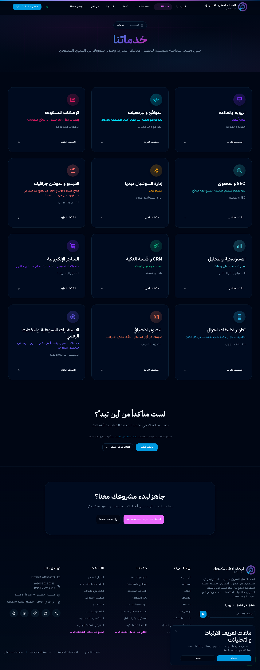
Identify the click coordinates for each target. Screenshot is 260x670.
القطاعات (144, 7)
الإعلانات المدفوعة (137, 591)
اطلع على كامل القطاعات (88, 632)
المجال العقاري (96, 577)
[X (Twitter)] (56, 613)
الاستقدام (98, 605)
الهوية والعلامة (139, 577)
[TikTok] (35, 613)
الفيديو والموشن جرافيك (134, 612)
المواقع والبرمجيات (137, 584)
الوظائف (186, 598)
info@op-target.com (43, 577)
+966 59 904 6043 (44, 588)
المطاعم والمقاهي (94, 591)
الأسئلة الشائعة (182, 618)
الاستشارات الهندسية (92, 618)
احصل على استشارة (27, 7)
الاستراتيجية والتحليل (135, 618)
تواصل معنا (77, 7)
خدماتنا (165, 7)
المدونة (110, 7)
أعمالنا (124, 7)
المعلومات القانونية (68, 652)
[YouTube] (24, 613)
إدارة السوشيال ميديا (136, 605)
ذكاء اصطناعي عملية (126, 437)
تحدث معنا (147, 447)
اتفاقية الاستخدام (14, 652)
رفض (198, 658)
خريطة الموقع (92, 652)
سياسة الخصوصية (40, 652)
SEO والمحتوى (139, 598)
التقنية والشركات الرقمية (90, 625)
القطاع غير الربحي (94, 612)
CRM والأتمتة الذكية (137, 625)
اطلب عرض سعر (120, 447)
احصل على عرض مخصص (146, 519)
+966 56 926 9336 (44, 584)
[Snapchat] (14, 613)
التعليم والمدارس (94, 598)
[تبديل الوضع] (47, 6)
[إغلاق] (176, 631)
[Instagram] (45, 613)
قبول (234, 658)
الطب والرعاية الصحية (92, 584)
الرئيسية (181, 7)
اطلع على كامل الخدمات (132, 632)
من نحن (94, 7)
